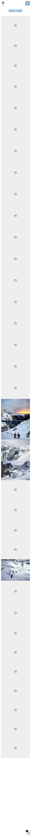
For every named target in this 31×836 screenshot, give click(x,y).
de (3, 5)
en (3, 2)
